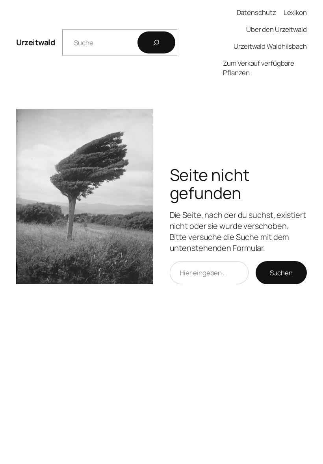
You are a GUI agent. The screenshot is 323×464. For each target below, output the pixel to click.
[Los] (156, 42)
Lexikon (295, 12)
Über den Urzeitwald (276, 29)
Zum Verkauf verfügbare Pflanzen (258, 68)
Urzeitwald (35, 42)
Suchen (281, 272)
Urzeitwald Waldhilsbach (270, 46)
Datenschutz (256, 12)
